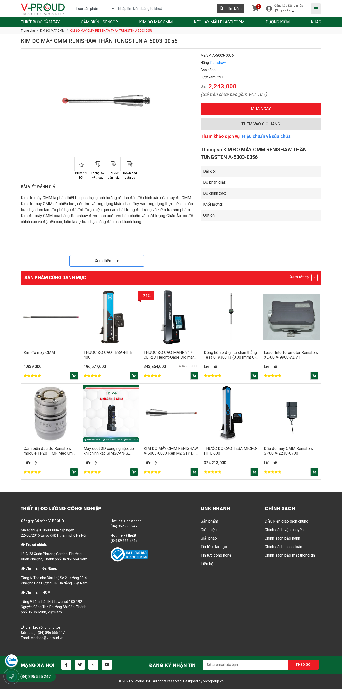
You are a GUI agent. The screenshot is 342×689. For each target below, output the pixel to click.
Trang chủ (28, 30)
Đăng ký (279, 5)
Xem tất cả (300, 277)
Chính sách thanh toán (283, 546)
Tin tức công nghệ (216, 555)
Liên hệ (207, 563)
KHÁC (316, 22)
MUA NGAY (261, 108)
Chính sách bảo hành (282, 538)
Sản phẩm (209, 521)
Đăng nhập (295, 5)
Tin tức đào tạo (214, 546)
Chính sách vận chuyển (284, 529)
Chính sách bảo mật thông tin (290, 555)
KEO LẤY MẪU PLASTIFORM (219, 22)
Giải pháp (209, 538)
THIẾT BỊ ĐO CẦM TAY (40, 22)
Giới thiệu (209, 529)
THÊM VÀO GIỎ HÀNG (260, 124)
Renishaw (218, 63)
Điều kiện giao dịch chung (286, 521)
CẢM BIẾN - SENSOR (99, 22)
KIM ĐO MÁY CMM (156, 22)
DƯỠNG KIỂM (278, 22)
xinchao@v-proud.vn (47, 638)
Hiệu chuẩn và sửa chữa (266, 136)
